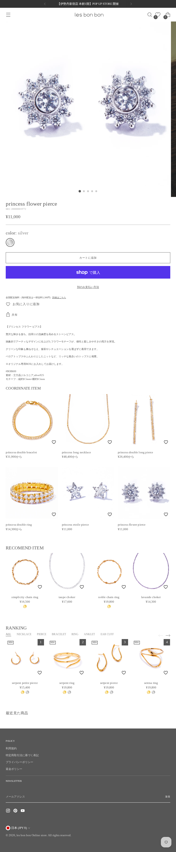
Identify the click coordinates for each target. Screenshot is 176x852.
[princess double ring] (32, 493)
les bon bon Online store (31, 835)
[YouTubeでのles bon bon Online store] (23, 811)
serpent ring (66, 683)
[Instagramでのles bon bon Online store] (8, 811)
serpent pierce (109, 683)
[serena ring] (151, 658)
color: (17, 232)
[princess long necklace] (88, 420)
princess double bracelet (21, 452)
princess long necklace (76, 452)
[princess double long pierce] (144, 420)
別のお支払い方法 (88, 287)
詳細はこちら (59, 297)
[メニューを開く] (8, 14)
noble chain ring (108, 597)
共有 (14, 314)
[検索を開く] (148, 14)
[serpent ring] (67, 658)
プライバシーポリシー (19, 762)
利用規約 (11, 748)
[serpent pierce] (109, 658)
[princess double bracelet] (32, 420)
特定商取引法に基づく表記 (22, 755)
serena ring (151, 683)
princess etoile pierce (75, 524)
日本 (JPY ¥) (19, 828)
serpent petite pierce (25, 683)
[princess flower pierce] (144, 493)
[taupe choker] (67, 572)
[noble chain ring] (109, 572)
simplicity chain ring (24, 597)
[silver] (10, 242)
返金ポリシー (14, 769)
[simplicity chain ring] (25, 572)
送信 (167, 796)
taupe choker (67, 597)
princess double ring (19, 524)
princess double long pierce (135, 452)
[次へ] (131, 4)
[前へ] (45, 4)
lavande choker (151, 597)
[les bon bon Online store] (89, 15)
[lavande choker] (151, 572)
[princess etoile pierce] (88, 493)
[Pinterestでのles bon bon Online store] (16, 811)
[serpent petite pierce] (25, 658)
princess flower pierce (132, 524)
